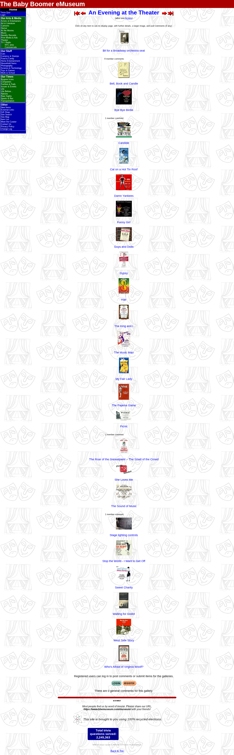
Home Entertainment (10, 61)
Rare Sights (6, 96)
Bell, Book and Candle (124, 83)
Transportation (7, 101)
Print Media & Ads (9, 37)
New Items (6, 107)
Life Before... (7, 91)
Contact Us (6, 124)
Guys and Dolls (124, 246)
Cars (3, 54)
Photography (7, 65)
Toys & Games (8, 70)
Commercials (11, 47)
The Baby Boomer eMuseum (42, 3)
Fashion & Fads (8, 84)
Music (4, 33)
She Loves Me (124, 479)
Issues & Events (8, 86)
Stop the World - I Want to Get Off (123, 561)
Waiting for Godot (124, 614)
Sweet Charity (124, 587)
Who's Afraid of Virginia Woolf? (123, 666)
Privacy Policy (7, 126)
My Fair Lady (124, 379)
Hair (123, 299)
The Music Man (124, 352)
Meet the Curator (8, 122)
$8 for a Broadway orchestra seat (124, 50)
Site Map (5, 117)
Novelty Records (8, 35)
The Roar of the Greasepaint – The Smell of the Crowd (124, 459)
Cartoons (5, 26)
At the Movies (7, 30)
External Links (7, 110)
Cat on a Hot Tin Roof (124, 169)
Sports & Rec (7, 98)
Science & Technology (11, 68)
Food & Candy (7, 58)
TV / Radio (6, 42)
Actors (128, 18)
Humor (4, 28)
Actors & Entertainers (11, 21)
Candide (123, 143)
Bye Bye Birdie (123, 110)
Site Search (6, 114)
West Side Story (123, 640)
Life (2, 89)
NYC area (9, 45)
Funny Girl (123, 222)
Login (2, 15)
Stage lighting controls (124, 535)
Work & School (8, 73)
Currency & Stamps (10, 56)
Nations (4, 94)
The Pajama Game (124, 405)
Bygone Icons (7, 79)
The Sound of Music (124, 506)
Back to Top (117, 751)
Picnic (124, 426)
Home (13, 9)
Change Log (6, 129)
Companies (6, 82)
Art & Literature (8, 23)
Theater (4, 40)
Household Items (9, 63)
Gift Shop (5, 112)
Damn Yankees (124, 195)
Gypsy (124, 273)
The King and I (123, 326)
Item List (5, 119)
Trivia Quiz (5, 12)
